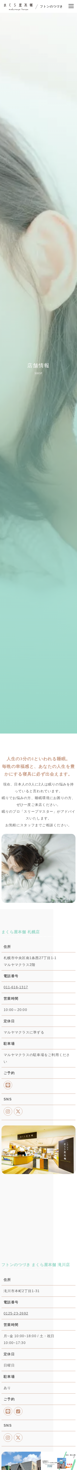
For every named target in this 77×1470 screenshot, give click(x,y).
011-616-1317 (16, 988)
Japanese (17, 1327)
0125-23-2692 (16, 1314)
